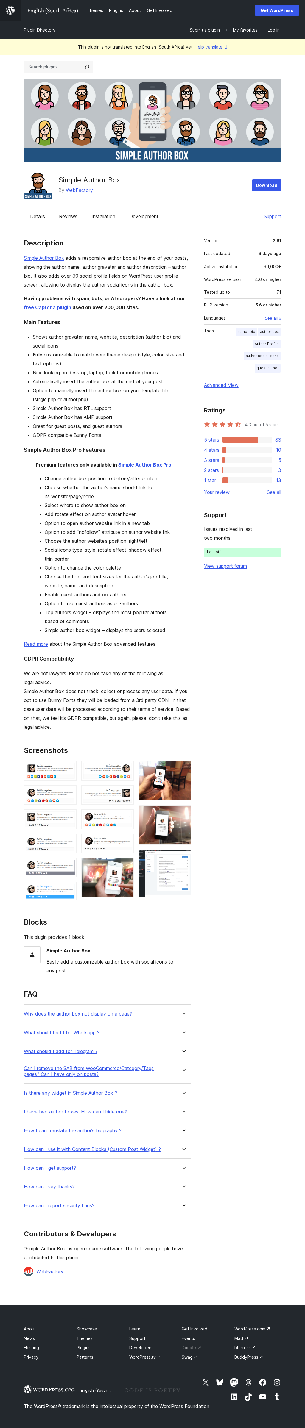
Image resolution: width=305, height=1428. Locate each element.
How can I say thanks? (49, 1187)
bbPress (245, 1347)
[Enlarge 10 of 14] (126, 842)
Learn (134, 1328)
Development (143, 216)
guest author (267, 368)
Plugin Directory (39, 29)
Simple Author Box (44, 258)
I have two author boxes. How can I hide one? (75, 1112)
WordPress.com (252, 1328)
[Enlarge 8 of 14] (126, 793)
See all (274, 492)
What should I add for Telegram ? (60, 1051)
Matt (241, 1338)
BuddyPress (248, 1357)
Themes (85, 1338)
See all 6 (273, 318)
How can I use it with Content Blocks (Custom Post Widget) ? (92, 1149)
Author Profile (267, 344)
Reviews (68, 216)
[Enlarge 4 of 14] (68, 842)
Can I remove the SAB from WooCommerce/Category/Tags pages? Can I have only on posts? (89, 1071)
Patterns (85, 1357)
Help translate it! (211, 46)
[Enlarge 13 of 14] (183, 813)
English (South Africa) (101, 1390)
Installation (103, 216)
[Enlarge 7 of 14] (126, 769)
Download (266, 185)
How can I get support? (50, 1168)
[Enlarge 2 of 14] (68, 793)
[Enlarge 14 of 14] (183, 858)
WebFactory (79, 190)
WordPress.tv (145, 1357)
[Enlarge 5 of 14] (68, 866)
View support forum (225, 566)
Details (37, 216)
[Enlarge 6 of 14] (68, 890)
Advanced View (221, 385)
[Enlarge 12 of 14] (183, 769)
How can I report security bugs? (59, 1205)
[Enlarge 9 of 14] (126, 817)
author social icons (262, 356)
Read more (36, 644)
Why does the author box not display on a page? (78, 1014)
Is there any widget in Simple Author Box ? (70, 1093)
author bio (246, 331)
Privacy (31, 1357)
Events (188, 1338)
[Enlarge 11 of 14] (126, 866)
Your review (217, 492)
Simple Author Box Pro (144, 465)
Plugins (84, 1347)
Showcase (87, 1328)
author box (269, 331)
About (30, 1328)
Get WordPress (277, 10)
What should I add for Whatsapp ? (61, 1033)
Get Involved (194, 1328)
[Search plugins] (87, 67)
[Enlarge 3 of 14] (68, 817)
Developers (140, 1347)
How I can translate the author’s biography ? (73, 1130)
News (29, 1338)
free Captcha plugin (47, 307)
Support (272, 216)
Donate (191, 1347)
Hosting (31, 1347)
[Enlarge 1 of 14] (68, 769)
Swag (190, 1357)
